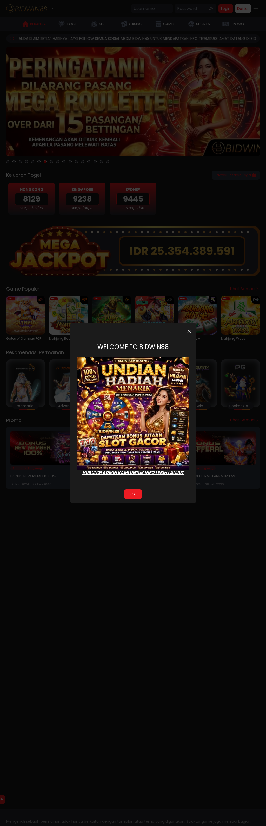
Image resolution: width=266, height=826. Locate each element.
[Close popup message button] (189, 331)
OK (133, 494)
